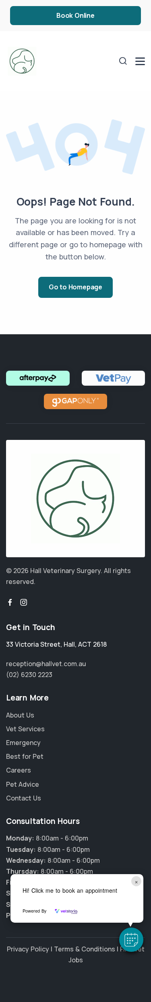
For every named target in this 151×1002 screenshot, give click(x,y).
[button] (131, 940)
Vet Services (25, 728)
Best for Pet (24, 756)
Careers (18, 770)
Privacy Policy (28, 949)
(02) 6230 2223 (29, 674)
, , (56, 644)
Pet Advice (22, 784)
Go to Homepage (75, 286)
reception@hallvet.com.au (46, 663)
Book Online (75, 15)
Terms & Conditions (84, 949)
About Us (20, 715)
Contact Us (23, 798)
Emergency (23, 742)
